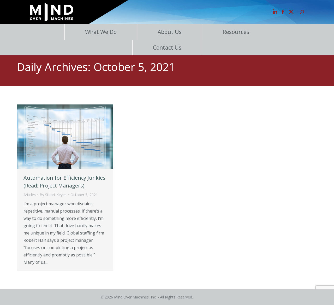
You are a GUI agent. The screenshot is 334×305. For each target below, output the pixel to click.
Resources (236, 32)
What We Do (101, 32)
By (53, 194)
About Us (170, 32)
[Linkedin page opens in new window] (275, 12)
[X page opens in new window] (291, 12)
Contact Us (167, 47)
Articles (29, 194)
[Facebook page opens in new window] (283, 12)
